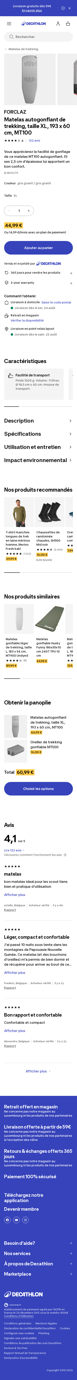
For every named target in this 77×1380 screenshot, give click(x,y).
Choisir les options (38, 789)
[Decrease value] (9, 211)
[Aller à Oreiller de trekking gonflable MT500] (15, 751)
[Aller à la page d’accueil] (33, 23)
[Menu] (9, 24)
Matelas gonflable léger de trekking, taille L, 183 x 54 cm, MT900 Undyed (19, 647)
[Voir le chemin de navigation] (5, 49)
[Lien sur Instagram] (25, 1220)
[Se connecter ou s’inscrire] (58, 24)
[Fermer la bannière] (69, 8)
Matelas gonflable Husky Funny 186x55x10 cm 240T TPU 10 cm (49, 647)
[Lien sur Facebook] (7, 1220)
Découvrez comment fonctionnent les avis (33, 855)
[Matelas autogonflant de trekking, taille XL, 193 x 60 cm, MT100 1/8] (30, 79)
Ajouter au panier (38, 248)
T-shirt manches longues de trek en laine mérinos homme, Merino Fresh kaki (18, 540)
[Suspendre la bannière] (63, 8)
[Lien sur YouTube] (16, 1220)
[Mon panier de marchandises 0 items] (68, 24)
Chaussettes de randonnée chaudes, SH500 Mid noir (48, 538)
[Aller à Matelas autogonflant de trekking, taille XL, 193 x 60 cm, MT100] (15, 726)
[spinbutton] (19, 211)
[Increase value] (29, 211)
